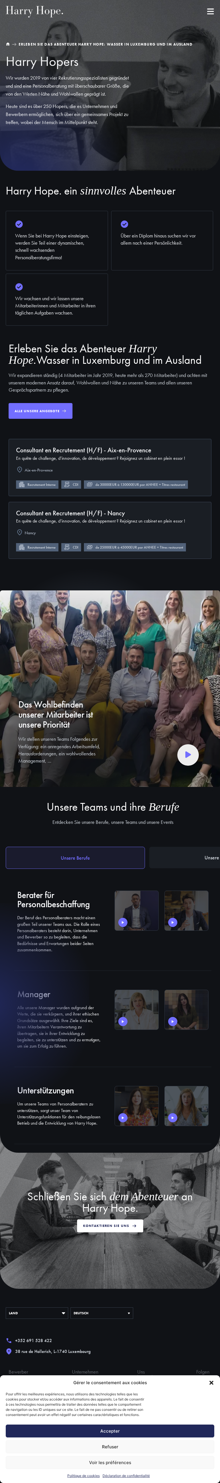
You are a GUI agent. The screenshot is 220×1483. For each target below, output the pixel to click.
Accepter (110, 1431)
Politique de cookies (83, 1476)
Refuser (110, 1446)
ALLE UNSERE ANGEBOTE (37, 411)
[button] (211, 1383)
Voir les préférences (110, 1462)
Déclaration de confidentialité (126, 1476)
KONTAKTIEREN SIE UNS (106, 1225)
